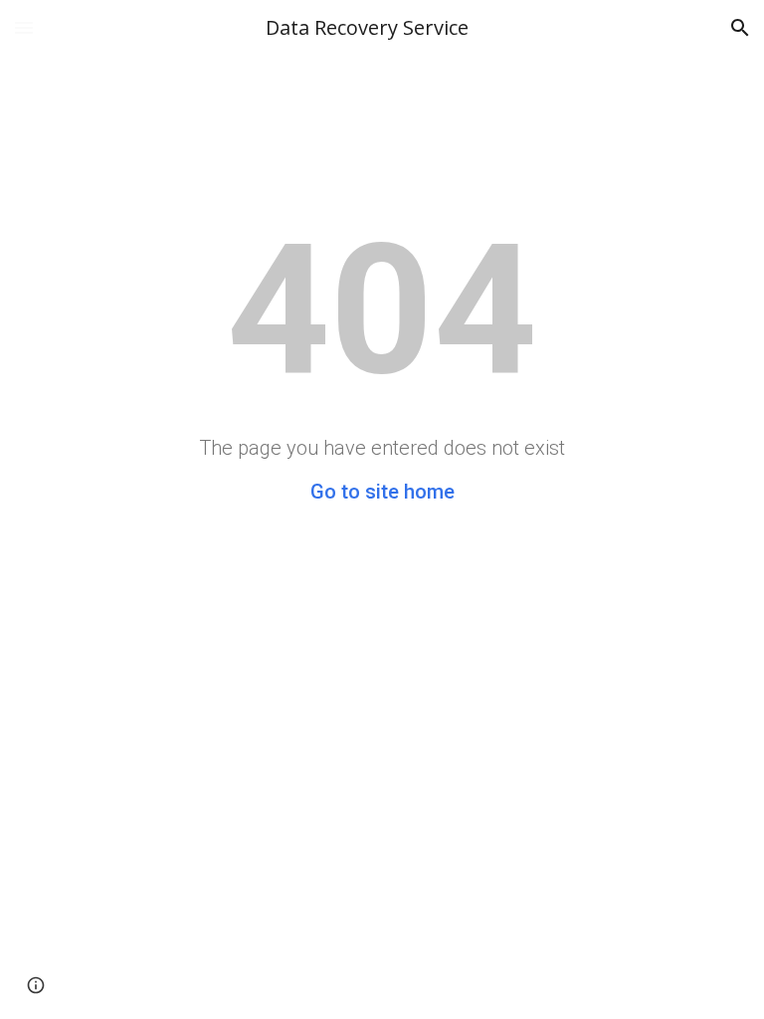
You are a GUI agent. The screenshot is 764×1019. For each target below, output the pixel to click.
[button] (24, 27)
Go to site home (382, 492)
